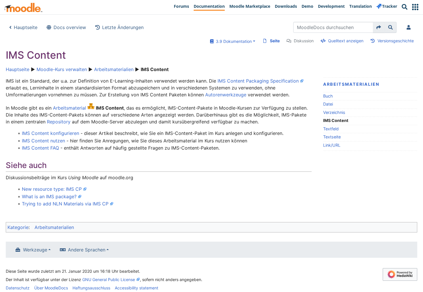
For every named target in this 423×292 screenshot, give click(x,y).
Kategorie (17, 227)
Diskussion (304, 40)
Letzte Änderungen (123, 27)
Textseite (332, 136)
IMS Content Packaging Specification (258, 81)
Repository (58, 122)
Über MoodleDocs (51, 287)
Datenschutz (18, 287)
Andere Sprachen (86, 250)
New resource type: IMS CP (52, 189)
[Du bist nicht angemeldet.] (410, 27)
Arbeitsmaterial (69, 108)
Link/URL (331, 145)
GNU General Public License (108, 279)
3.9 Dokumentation (233, 41)
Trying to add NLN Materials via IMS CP (65, 204)
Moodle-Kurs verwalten (62, 69)
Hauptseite (25, 27)
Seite (275, 40)
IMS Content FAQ (40, 148)
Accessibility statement (136, 287)
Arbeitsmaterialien (114, 69)
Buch (328, 95)
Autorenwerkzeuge (225, 95)
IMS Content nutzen (43, 141)
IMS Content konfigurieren (50, 133)
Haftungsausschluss (91, 287)
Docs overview (70, 27)
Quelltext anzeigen (345, 40)
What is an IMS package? (49, 196)
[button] (415, 7)
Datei (328, 104)
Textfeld (331, 128)
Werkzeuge (35, 250)
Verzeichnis (334, 112)
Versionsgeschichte (396, 40)
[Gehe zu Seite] (379, 27)
